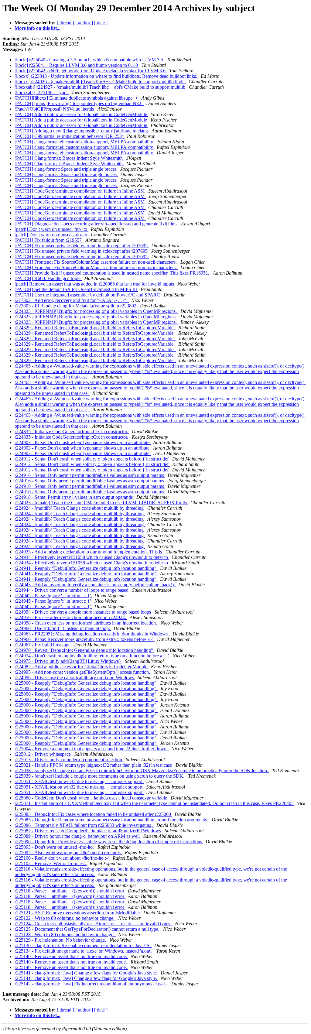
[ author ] (84, 22)
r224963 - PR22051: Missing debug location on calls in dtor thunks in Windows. (92, 633)
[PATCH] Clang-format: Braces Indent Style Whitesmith (69, 158)
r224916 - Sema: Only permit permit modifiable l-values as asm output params (90, 475)
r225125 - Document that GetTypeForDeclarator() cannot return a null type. (88, 929)
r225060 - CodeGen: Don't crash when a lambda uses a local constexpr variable (91, 797)
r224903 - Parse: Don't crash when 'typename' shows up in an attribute (83, 442)
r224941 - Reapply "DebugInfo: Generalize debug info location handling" (86, 568)
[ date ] (101, 22)
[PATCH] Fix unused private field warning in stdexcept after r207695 (82, 245)
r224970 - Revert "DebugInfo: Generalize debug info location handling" (84, 650)
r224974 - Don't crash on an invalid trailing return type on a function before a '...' (92, 655)
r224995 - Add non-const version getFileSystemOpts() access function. (83, 672)
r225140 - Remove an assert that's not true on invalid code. (71, 956)
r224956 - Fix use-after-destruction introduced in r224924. (71, 617)
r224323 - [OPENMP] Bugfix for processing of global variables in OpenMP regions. (96, 311)
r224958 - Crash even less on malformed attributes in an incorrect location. (86, 622)
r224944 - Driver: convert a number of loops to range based (72, 590)
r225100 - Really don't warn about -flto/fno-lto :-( (62, 858)
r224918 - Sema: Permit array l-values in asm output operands (74, 497)
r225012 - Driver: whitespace (43, 754)
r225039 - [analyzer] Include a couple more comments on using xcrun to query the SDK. (100, 776)
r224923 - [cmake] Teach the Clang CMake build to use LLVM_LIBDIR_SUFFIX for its (101, 502)
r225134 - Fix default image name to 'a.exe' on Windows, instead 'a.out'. (84, 951)
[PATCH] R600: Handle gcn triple (48, 278)
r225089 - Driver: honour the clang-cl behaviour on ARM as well (78, 836)
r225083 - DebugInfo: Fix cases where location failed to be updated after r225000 (93, 814)
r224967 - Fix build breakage (43, 644)
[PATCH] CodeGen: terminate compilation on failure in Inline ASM (80, 190)
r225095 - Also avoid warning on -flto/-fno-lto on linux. (68, 852)
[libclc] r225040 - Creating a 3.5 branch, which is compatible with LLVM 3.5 (89, 59)
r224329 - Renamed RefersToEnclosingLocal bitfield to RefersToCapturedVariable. (95, 327)
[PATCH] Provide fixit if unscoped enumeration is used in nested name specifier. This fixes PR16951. (112, 273)
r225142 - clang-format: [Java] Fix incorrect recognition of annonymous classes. (92, 983)
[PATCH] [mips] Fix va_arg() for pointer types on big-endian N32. (79, 103)
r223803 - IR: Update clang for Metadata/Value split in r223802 (76, 305)
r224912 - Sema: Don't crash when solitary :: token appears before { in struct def (92, 458)
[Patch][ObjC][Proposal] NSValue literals (55, 108)
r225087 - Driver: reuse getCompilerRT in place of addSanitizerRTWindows (88, 830)
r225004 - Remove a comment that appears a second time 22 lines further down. (92, 748)
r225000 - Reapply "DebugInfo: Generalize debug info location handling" (86, 683)
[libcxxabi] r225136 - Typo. (42, 92)
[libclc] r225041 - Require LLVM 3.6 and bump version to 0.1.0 (77, 65)
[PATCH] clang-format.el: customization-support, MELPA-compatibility (84, 141)
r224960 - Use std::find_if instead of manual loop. (63, 628)
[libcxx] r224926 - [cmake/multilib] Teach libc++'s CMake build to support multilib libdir (100, 81)
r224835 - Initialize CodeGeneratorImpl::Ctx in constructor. (72, 431)
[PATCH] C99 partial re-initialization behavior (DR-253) (70, 136)
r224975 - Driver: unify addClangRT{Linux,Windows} (68, 661)
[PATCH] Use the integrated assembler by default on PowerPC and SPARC (88, 294)
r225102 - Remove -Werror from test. (51, 863)
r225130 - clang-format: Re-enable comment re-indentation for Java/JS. (83, 945)
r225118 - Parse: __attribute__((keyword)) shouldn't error (70, 890)
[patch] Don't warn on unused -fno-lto (51, 229)
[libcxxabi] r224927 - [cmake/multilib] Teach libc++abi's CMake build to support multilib (100, 87)
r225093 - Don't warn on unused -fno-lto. (55, 847)
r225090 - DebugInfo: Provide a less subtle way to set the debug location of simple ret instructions (109, 841)
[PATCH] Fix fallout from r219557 (49, 240)
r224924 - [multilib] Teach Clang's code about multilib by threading (80, 508)
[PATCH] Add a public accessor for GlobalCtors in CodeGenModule (81, 114)
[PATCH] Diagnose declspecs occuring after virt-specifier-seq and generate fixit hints (97, 223)
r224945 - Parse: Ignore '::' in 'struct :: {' (53, 595)
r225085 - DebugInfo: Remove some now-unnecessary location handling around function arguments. (112, 819)
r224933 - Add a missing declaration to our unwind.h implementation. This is (89, 551)
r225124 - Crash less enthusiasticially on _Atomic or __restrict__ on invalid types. (94, 923)
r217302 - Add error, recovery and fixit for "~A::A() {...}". (72, 300)
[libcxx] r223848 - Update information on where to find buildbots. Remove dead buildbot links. (106, 76)
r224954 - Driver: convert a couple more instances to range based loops (83, 612)
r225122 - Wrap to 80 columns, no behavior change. (65, 918)
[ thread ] (65, 22)
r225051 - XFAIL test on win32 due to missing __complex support (79, 781)
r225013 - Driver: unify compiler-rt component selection (69, 759)
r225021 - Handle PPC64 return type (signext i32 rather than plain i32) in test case (94, 765)
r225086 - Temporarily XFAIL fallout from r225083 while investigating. (84, 825)
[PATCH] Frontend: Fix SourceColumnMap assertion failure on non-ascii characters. (96, 262)
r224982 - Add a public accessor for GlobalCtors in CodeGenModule (82, 666)
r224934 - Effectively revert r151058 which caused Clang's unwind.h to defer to (92, 557)
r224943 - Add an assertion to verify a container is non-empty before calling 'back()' (95, 584)
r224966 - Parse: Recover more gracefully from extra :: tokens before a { (85, 639)
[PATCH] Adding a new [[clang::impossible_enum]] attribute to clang (82, 130)
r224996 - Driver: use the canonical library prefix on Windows (75, 677)
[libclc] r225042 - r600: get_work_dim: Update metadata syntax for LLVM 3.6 (91, 70)
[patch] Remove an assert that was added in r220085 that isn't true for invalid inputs (95, 283)
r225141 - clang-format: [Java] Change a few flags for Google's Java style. (86, 972)
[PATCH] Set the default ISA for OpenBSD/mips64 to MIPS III (76, 289)
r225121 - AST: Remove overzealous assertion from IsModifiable (78, 912)
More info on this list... (37, 28)
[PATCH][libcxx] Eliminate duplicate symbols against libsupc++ (77, 98)
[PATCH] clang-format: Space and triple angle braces (66, 169)
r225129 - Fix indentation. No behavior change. (61, 940)
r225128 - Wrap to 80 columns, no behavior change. (65, 934)
